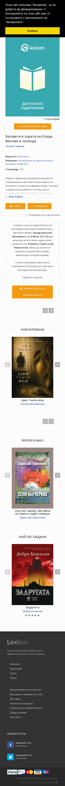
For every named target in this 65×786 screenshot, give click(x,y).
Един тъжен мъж (32, 400)
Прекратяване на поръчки (25, 689)
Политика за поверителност (26, 708)
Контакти (15, 717)
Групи (13, 673)
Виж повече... (16, 196)
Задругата (33, 607)
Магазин (15, 664)
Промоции (16, 668)
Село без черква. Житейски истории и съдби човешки (32, 512)
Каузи (13, 677)
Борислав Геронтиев (32, 517)
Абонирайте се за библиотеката (34, 292)
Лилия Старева (14, 146)
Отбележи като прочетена (44, 215)
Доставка (15, 698)
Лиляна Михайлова (32, 404)
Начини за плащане (21, 703)
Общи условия (18, 712)
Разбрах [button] (32, 30)
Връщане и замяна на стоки (26, 694)
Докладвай (53, 119)
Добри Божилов (32, 611)
